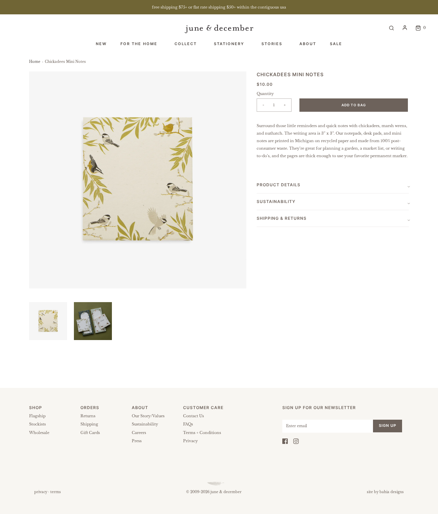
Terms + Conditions (202, 432)
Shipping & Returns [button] (282, 218)
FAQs (188, 424)
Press (137, 440)
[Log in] (405, 27)
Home (34, 61)
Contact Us (193, 416)
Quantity (265, 93)
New (101, 43)
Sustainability (145, 424)
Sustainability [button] (276, 201)
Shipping (89, 424)
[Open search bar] (391, 27)
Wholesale (39, 432)
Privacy (190, 440)
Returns (87, 416)
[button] (48, 321)
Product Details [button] (278, 184)
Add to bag (354, 105)
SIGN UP (387, 425)
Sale (336, 43)
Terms (55, 492)
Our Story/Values (148, 416)
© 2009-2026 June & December (214, 492)
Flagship (37, 416)
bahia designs (391, 492)
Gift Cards (90, 432)
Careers (139, 432)
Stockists (37, 424)
